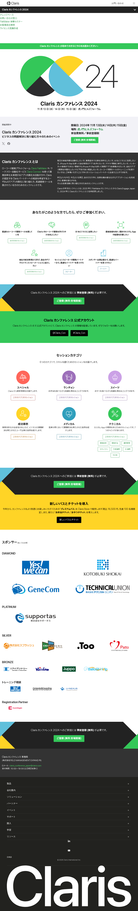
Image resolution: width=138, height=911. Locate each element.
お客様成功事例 (7, 25)
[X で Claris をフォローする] (69, 845)
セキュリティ (104, 449)
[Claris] (13, 3)
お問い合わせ (118, 3)
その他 (115, 455)
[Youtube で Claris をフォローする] (69, 851)
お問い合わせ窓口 (8, 18)
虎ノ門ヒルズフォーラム (90, 129)
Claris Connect (34, 171)
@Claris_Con (59, 333)
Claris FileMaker (39, 168)
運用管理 (127, 443)
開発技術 (103, 443)
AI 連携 (127, 449)
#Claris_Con (79, 333)
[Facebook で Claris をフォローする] (69, 848)
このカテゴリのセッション (23, 397)
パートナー (103, 269)
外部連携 (116, 449)
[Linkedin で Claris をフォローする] (69, 841)
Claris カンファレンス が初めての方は (68, 46)
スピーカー (69, 272)
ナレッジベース (7, 15)
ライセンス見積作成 (9, 28)
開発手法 (115, 443)
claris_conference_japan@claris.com (25, 765)
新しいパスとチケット (69, 519)
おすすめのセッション (17, 241)
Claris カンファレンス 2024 (15, 9)
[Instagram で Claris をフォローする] (69, 854)
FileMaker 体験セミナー (11, 21)
